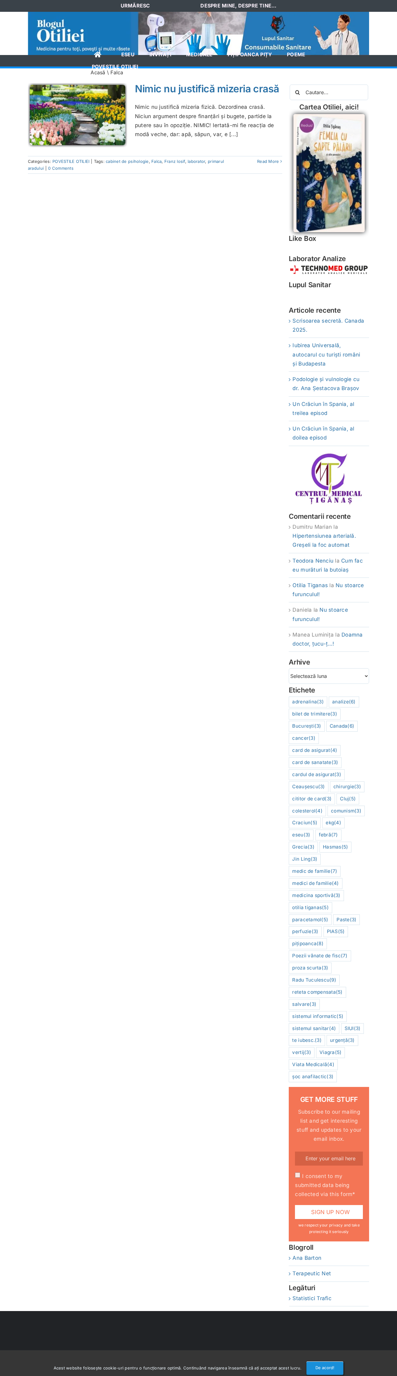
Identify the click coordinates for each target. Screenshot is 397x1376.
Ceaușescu (308, 786)
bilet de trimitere (314, 714)
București (306, 726)
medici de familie (315, 883)
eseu (301, 835)
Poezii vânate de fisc (319, 956)
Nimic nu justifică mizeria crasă (207, 89)
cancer (303, 738)
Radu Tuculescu (314, 980)
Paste (346, 920)
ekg (333, 823)
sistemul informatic (317, 1016)
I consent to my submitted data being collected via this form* (325, 1185)
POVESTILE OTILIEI (70, 161)
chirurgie (347, 786)
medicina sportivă (316, 895)
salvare (304, 1004)
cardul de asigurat (316, 774)
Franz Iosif (174, 161)
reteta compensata (317, 992)
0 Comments (61, 168)
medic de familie (314, 871)
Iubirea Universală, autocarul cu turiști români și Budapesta (326, 354)
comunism (346, 811)
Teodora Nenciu (312, 561)
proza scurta (310, 968)
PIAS (336, 931)
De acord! (325, 1367)
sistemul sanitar (314, 1028)
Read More (268, 161)
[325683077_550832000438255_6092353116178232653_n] (198, 14)
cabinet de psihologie (127, 161)
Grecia (303, 847)
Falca (156, 161)
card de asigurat (314, 750)
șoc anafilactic (312, 1076)
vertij (301, 1052)
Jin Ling (304, 859)
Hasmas (335, 847)
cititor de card (312, 799)
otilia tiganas (310, 907)
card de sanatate (315, 762)
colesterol (307, 811)
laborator (196, 161)
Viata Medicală (313, 1064)
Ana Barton (306, 1258)
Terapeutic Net (311, 1273)
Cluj (348, 799)
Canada (342, 726)
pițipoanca (307, 943)
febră (328, 835)
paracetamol (310, 920)
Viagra (330, 1052)
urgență (342, 1040)
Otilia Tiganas (310, 585)
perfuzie (305, 931)
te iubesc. (306, 1040)
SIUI (353, 1028)
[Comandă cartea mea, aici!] (329, 116)
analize (344, 702)
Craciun (304, 823)
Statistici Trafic (311, 1298)
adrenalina (307, 702)
